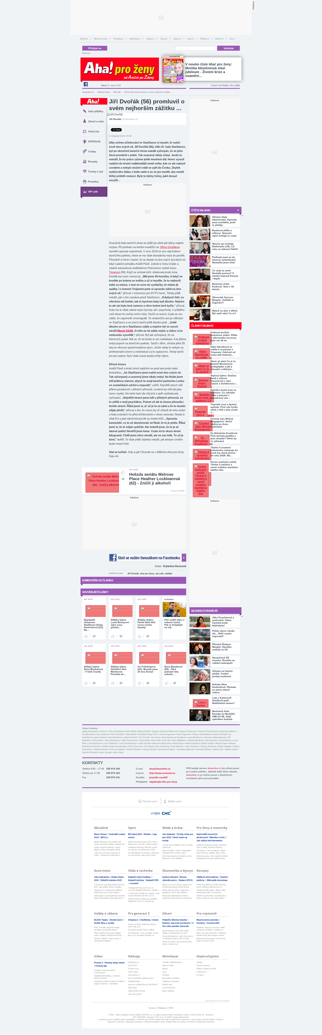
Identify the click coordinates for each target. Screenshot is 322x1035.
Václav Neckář (149, 749)
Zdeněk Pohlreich (90, 752)
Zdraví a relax (96, 121)
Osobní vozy (133, 969)
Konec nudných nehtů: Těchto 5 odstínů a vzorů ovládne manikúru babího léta (224, 466)
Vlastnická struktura (134, 1022)
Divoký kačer (116, 920)
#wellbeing (145, 920)
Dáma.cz (150, 39)
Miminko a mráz (217, 837)
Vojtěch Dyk (217, 749)
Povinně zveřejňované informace (201, 1022)
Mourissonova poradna (208, 920)
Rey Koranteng (162, 746)
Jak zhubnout (169, 834)
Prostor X (99, 963)
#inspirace (133, 920)
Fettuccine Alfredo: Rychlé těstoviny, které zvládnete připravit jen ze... (211, 886)
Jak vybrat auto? (135, 994)
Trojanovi (114, 272)
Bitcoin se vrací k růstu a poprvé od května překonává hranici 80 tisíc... (176, 886)
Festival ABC (213, 923)
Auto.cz (190, 39)
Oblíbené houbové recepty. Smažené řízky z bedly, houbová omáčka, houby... (212, 846)
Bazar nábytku (168, 991)
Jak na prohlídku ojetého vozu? (141, 978)
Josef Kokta (144, 740)
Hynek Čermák (220, 734)
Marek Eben (178, 743)
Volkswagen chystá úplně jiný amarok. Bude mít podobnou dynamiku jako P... (109, 897)
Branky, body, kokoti (114, 963)
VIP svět (117, 92)
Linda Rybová (225, 740)
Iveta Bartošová (115, 737)
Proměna (93, 181)
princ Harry (119, 752)
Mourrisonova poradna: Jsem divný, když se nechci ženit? (211, 939)
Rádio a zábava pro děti (206, 969)
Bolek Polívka (144, 731)
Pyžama (165, 975)
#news (155, 920)
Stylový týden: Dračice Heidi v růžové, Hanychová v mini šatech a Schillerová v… (224, 379)
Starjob (199, 962)
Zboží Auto (132, 988)
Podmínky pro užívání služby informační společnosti (158, 1019)
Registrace (86, 53)
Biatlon (147, 834)
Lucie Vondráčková (127, 743)
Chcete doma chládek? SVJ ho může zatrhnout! (177, 846)
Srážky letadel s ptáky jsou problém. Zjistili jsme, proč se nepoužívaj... (143, 900)
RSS (171, 1008)
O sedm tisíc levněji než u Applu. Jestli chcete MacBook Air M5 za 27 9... (143, 894)
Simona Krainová (208, 746)
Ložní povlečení (168, 988)
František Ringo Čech (148, 734)
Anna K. (103, 731)
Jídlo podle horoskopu (216, 880)
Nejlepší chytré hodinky (139, 877)
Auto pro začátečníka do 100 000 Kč (143, 984)
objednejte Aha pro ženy (163, 781)
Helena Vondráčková (201, 734)
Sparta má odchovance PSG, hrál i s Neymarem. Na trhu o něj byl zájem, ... (143, 843)
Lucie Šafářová (110, 743)
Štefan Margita (224, 746)
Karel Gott (155, 740)
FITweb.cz (204, 39)
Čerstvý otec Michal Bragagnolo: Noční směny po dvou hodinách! (221, 422)
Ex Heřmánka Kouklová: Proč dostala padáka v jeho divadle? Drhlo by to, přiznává (224, 437)
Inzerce (152, 1008)
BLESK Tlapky (101, 920)
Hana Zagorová (183, 734)
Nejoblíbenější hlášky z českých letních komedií (107, 977)
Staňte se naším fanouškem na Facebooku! (147, 558)
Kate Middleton (179, 740)
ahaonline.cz (214, 768)
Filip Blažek (131, 734)
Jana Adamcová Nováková (174, 737)
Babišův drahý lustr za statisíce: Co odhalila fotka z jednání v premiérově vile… (223, 394)
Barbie (165, 969)
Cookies (219, 1019)
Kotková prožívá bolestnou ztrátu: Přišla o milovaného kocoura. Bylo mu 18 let (223, 336)
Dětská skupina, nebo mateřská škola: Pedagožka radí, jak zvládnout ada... (212, 857)
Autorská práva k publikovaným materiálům (117, 1019)
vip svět (159, 573)
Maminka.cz (134, 39)
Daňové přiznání (170, 877)
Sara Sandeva (192, 746)
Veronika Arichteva (166, 749)
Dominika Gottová (227, 731)
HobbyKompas (134, 981)
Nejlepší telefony (136, 880)
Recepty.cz (118, 39)
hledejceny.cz (133, 962)
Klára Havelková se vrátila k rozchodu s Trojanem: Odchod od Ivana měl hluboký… (222, 350)
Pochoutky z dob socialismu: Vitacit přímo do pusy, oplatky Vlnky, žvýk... (211, 851)
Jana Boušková (195, 737)
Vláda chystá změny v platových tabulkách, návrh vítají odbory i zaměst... (175, 891)
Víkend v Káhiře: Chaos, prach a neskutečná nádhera (107, 939)
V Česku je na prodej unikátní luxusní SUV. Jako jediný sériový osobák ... (109, 886)
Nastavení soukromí (116, 1022)
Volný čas (93, 131)
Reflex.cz (219, 39)
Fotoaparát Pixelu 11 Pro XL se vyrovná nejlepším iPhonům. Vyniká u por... (143, 889)
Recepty (93, 161)
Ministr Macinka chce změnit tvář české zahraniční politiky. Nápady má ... (109, 843)
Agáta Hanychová (90, 731)
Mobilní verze (174, 801)
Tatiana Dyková (101, 749)
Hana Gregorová (167, 734)
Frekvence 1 (202, 972)
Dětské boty (167, 984)
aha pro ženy (147, 573)
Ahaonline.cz (88, 92)
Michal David (221, 743)
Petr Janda (149, 746)
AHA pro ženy (103, 92)
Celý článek (178, 491)
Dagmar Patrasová (187, 731)
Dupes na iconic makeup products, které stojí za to (142, 925)
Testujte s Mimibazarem (172, 962)
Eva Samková (103, 734)
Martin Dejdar (207, 743)
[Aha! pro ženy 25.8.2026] (173, 69)
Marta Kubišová (192, 743)
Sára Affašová (177, 746)
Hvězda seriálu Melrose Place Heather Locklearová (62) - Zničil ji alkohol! (154, 478)
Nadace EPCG (186, 880)
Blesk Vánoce (101, 834)
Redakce (162, 1008)
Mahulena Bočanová (161, 743)
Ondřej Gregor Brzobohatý (114, 746)
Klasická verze (149, 801)
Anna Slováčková (117, 731)
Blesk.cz (84, 39)
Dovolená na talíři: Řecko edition (141, 930)
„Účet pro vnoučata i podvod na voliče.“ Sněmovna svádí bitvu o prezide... (107, 854)
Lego (164, 972)
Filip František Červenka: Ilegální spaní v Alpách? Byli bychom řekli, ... (109, 934)
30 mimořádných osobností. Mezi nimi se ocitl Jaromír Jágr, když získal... (143, 854)
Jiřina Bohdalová (112, 740)
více (231, 39)
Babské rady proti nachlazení (176, 923)
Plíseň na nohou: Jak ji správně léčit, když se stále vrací (177, 943)
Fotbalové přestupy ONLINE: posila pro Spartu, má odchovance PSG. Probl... (142, 848)
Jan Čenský (144, 737)
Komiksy (201, 923)
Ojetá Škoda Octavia (136, 991)
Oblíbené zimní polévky (208, 877)
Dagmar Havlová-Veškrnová (165, 731)
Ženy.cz (163, 39)
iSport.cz (177, 39)
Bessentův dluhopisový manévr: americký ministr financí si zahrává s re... (177, 897)
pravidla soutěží (158, 777)
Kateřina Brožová (195, 740)
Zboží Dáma (133, 972)
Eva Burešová (88, 734)
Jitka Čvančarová (129, 740)
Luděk (237, 85)
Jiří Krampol (97, 740)
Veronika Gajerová (185, 749)
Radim (225, 85)
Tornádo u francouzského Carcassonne (104, 971)
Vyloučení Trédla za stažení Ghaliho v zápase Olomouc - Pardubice (109, 982)
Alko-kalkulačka (102, 877)
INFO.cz (104, 837)
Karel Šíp (166, 740)
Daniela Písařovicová (208, 731)
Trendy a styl (95, 171)
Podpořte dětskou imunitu (174, 920)
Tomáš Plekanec (133, 749)
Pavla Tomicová (135, 746)
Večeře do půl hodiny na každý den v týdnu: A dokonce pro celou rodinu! (212, 897)
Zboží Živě (132, 965)
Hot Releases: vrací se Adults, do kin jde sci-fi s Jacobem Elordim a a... (143, 934)
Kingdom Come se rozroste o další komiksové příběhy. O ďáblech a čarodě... (211, 928)
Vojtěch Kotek (231, 749)
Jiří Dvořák (133, 573)
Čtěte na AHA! (200, 210)
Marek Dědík (125, 330)
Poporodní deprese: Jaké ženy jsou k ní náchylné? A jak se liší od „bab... (177, 937)
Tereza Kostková (117, 749)
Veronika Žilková (203, 749)
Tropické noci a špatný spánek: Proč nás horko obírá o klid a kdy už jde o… (224, 408)
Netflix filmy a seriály (104, 923)
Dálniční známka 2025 (111, 880)
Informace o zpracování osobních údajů (197, 1019)
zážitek (168, 573)
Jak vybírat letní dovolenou (209, 840)
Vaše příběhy (95, 111)
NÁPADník (94, 141)
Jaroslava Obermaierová (215, 737)
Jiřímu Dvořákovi (170, 247)
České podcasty (203, 965)
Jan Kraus (155, 737)
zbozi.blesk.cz (134, 975)
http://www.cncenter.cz (162, 773)
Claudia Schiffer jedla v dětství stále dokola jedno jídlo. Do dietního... (211, 891)
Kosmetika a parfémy (171, 978)
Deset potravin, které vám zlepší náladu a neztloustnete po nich (175, 932)
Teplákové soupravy (170, 981)
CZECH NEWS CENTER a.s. (141, 1015)
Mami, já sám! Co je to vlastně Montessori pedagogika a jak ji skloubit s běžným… (223, 365)
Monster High (167, 965)
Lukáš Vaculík (144, 743)
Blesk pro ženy (101, 39)
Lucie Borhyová (94, 743)
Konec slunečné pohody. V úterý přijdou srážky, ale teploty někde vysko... (107, 848)
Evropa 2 (200, 975)
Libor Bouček (211, 740)
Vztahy (92, 151)
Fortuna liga (101, 966)
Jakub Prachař (130, 737)
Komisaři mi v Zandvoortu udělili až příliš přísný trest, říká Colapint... (108, 891)
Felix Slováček (117, 734)
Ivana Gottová (100, 737)
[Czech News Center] (167, 813)
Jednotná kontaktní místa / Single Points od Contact (165, 1022)
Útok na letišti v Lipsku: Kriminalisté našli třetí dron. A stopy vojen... (176, 851)
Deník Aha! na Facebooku (85, 84)
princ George (106, 752)
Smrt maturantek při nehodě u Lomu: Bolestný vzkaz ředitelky (177, 857)
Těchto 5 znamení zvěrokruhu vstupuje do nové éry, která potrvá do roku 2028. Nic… (224, 451)
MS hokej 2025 (135, 834)
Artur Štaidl (131, 731)
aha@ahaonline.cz (159, 768)
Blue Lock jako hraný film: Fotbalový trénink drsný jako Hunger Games (211, 934)
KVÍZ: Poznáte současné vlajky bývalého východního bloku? (107, 928)
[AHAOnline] (93, 102)
